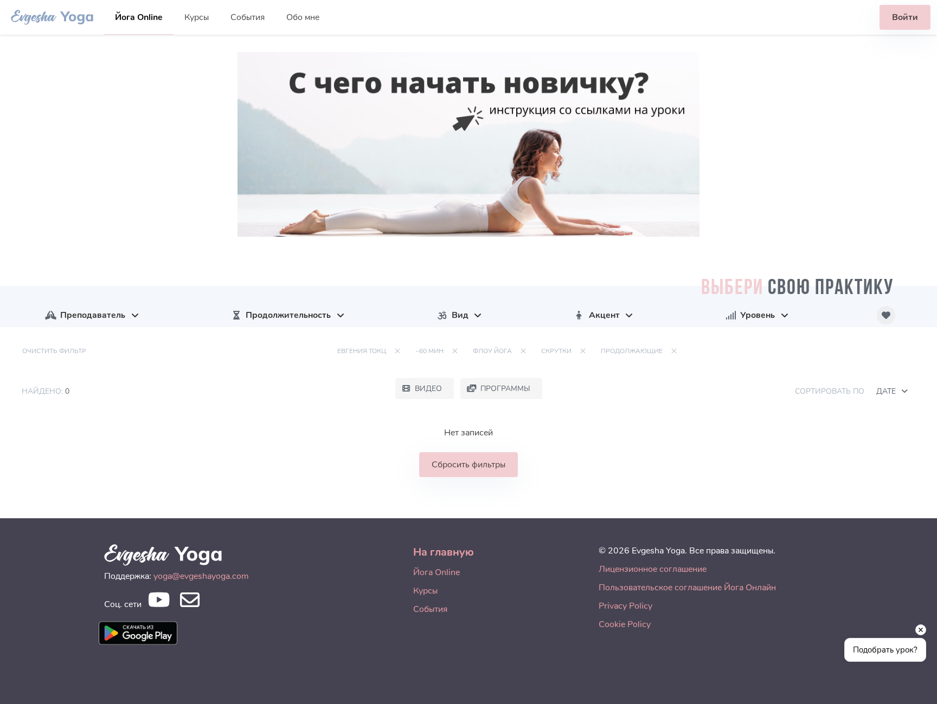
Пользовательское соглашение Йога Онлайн (687, 588)
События (247, 17)
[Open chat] (911, 678)
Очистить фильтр (54, 351)
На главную (443, 552)
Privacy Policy (625, 606)
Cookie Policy (625, 624)
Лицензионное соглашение (653, 569)
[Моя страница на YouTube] (159, 603)
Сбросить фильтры (468, 465)
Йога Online (139, 17)
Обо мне (302, 17)
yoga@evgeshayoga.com (201, 576)
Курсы (196, 17)
